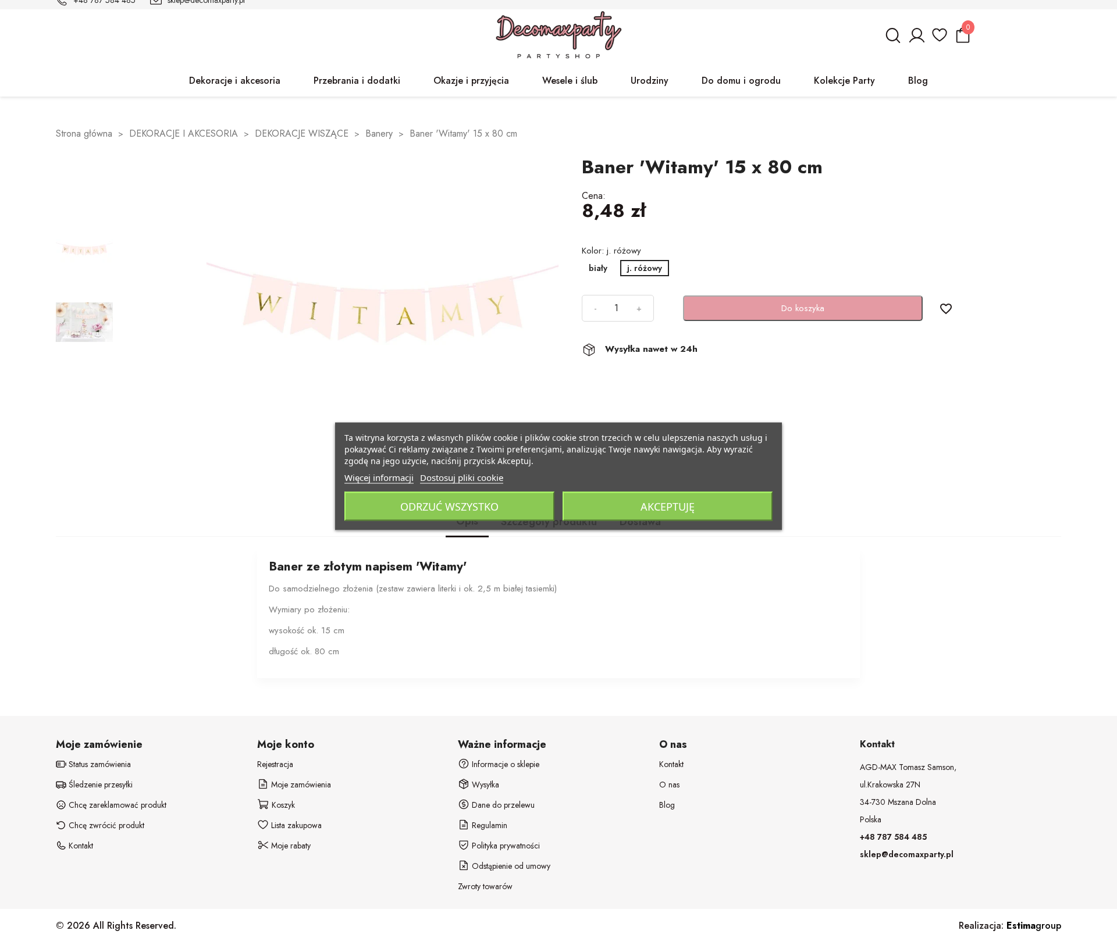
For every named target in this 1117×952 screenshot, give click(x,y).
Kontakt (671, 764)
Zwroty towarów (485, 886)
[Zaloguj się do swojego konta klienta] (916, 40)
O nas (669, 784)
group (1033, 925)
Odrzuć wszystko (449, 506)
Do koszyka (802, 308)
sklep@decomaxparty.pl (907, 854)
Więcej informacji (379, 477)
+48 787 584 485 (893, 837)
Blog (667, 805)
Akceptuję (668, 506)
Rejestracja (275, 764)
